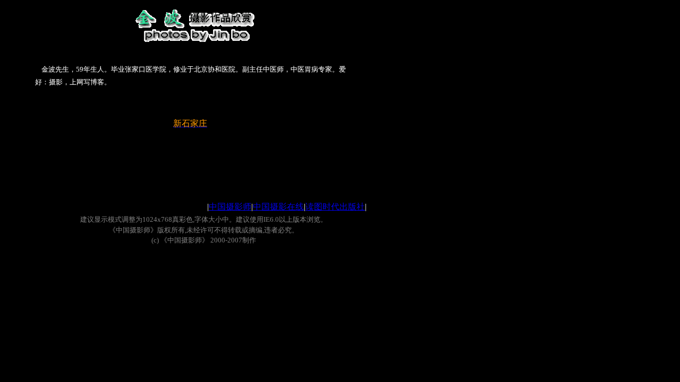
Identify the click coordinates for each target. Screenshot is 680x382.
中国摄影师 (230, 206)
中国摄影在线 (278, 206)
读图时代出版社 (335, 206)
